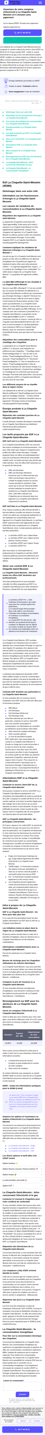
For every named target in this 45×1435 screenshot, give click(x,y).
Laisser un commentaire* (13, 1381)
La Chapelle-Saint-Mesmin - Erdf (21, 1148)
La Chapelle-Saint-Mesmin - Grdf (21, 1151)
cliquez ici (16, 1402)
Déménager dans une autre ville (19, 112)
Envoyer (22, 1394)
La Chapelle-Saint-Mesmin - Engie (22, 1146)
